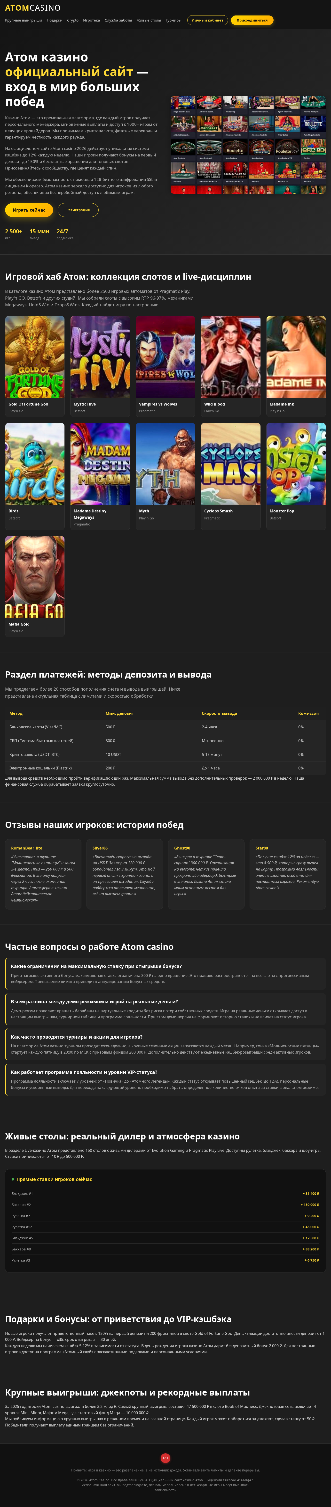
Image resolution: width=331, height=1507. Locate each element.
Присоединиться (252, 20)
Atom (33, 8)
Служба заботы (118, 20)
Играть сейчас (29, 210)
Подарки (55, 20)
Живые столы (149, 20)
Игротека (91, 20)
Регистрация (78, 209)
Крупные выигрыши (23, 20)
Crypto (73, 20)
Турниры (173, 20)
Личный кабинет (207, 20)
